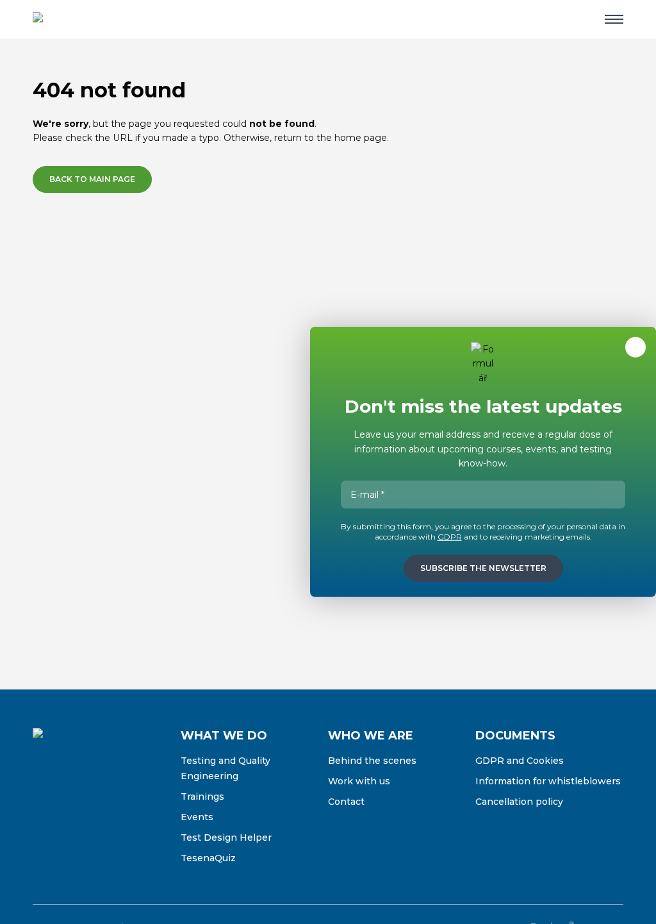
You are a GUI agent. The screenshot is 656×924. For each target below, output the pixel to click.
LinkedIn (96, 800)
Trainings (202, 796)
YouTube (123, 800)
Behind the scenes (372, 760)
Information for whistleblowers (548, 781)
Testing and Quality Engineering (225, 768)
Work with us (359, 781)
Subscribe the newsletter (483, 568)
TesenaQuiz (208, 858)
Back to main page (92, 179)
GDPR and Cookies (519, 760)
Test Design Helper (226, 837)
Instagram (70, 800)
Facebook (43, 800)
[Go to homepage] (74, 19)
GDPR (450, 536)
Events (197, 817)
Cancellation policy (519, 801)
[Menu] (614, 19)
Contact (346, 801)
